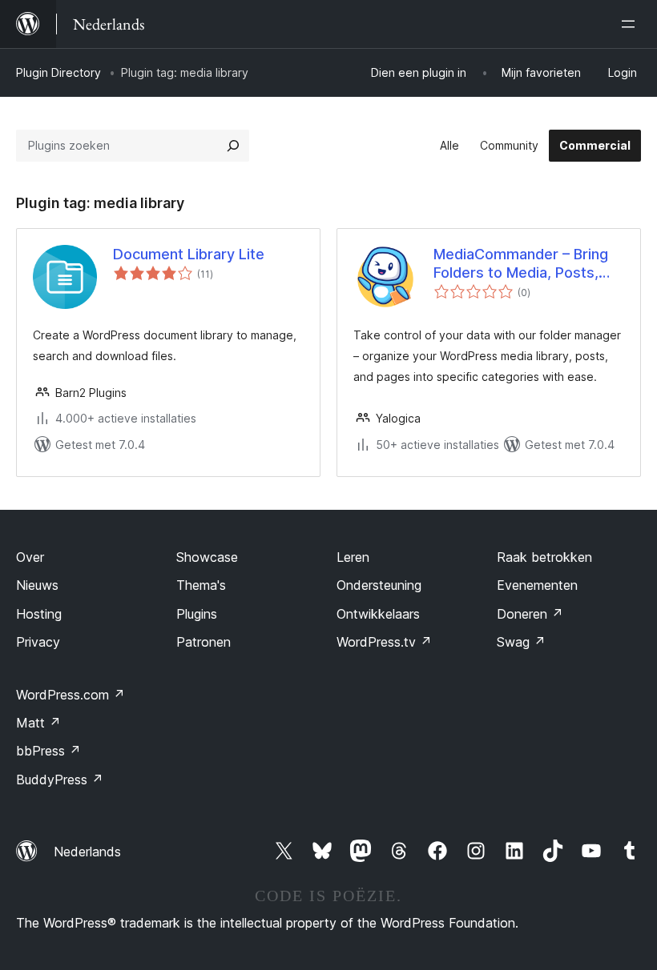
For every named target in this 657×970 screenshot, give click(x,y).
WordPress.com (70, 695)
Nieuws (37, 585)
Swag (521, 642)
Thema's (201, 585)
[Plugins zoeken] (233, 146)
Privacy (38, 642)
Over (30, 557)
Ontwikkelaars (378, 614)
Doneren (530, 614)
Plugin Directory (58, 72)
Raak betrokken (544, 557)
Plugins (196, 614)
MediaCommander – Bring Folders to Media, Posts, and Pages (520, 264)
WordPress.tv (384, 642)
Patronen (203, 642)
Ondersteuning (379, 585)
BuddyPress (59, 780)
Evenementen (537, 585)
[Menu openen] (631, 24)
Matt (38, 723)
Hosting (39, 614)
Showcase (207, 557)
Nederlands (87, 852)
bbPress (48, 751)
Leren (353, 557)
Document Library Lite (188, 254)
